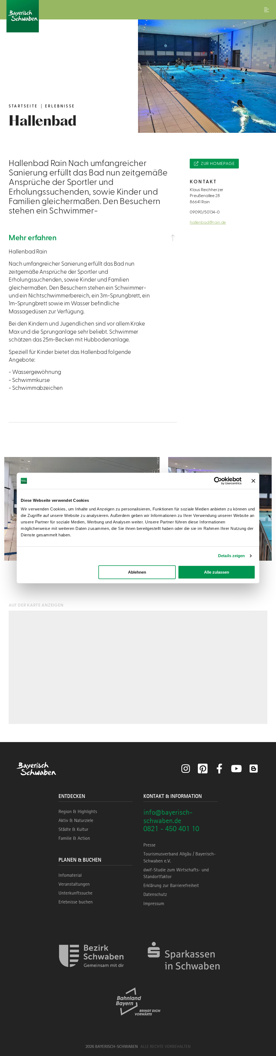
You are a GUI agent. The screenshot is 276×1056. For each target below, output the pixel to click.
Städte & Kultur (73, 829)
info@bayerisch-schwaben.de (167, 816)
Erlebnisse (60, 106)
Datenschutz (155, 894)
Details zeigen (231, 555)
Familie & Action (74, 838)
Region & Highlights (77, 811)
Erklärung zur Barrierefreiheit (171, 885)
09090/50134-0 (205, 212)
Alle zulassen (216, 572)
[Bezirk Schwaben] (91, 974)
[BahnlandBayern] (138, 1020)
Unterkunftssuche (75, 893)
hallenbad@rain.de (208, 222)
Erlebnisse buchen (75, 902)
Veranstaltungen (74, 884)
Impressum (153, 903)
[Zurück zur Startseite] (138, 16)
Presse (149, 845)
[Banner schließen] (253, 481)
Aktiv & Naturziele (75, 820)
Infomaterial (70, 875)
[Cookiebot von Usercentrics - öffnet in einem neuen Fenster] (218, 481)
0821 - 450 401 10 (171, 828)
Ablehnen (137, 572)
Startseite (23, 106)
